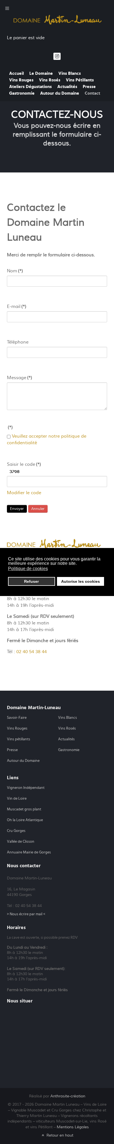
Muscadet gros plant (24, 809)
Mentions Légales (73, 1127)
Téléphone (17, 342)
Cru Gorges (16, 831)
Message (19, 378)
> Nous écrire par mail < (26, 914)
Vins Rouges (17, 728)
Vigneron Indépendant (26, 788)
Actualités (66, 739)
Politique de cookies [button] (28, 568)
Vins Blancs (67, 718)
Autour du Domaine (23, 761)
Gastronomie (68, 750)
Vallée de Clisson (20, 842)
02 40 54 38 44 (31, 652)
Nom (15, 271)
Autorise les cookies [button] (80, 581)
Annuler (38, 509)
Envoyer (17, 509)
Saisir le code (24, 464)
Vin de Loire (17, 798)
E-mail (16, 306)
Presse (12, 750)
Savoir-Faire (17, 718)
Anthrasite (67, 1096)
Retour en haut (59, 1135)
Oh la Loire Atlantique (25, 820)
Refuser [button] (31, 581)
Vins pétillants (18, 739)
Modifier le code (24, 493)
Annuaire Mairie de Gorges (29, 852)
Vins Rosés (67, 728)
